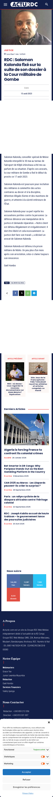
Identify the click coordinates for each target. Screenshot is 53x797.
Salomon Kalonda (17, 283)
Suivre (26, 575)
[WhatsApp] (28, 293)
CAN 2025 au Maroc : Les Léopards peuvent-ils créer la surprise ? (24, 484)
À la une (8, 476)
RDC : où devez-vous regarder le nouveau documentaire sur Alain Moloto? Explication (15, 389)
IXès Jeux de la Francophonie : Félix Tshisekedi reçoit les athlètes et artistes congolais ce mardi (38, 384)
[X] (21, 293)
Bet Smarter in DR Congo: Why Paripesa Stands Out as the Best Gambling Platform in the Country (24, 468)
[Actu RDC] (25, 4)
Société (7, 458)
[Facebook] (15, 293)
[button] (49, 722)
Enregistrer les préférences (26, 787)
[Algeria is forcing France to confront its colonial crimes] (26, 429)
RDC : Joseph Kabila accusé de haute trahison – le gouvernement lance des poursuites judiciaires (26, 516)
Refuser (26, 779)
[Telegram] (34, 293)
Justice (8, 50)
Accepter (26, 772)
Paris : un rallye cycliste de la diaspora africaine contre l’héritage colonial (26, 499)
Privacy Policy (27, 793)
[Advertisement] (26, 127)
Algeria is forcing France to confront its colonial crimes (23, 451)
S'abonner (13, 589)
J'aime (13, 575)
